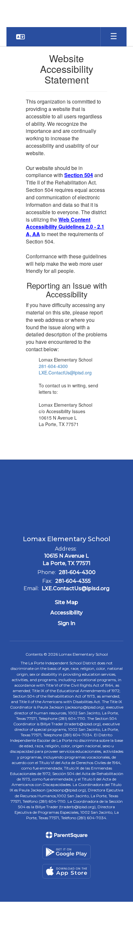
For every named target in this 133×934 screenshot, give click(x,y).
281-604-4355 (73, 581)
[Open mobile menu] (114, 36)
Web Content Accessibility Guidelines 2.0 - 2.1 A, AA (65, 227)
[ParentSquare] (66, 835)
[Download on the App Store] (66, 871)
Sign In (66, 623)
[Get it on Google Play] (66, 852)
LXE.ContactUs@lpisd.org (65, 372)
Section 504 (78, 175)
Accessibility (66, 613)
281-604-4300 (53, 366)
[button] (20, 36)
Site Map (66, 602)
